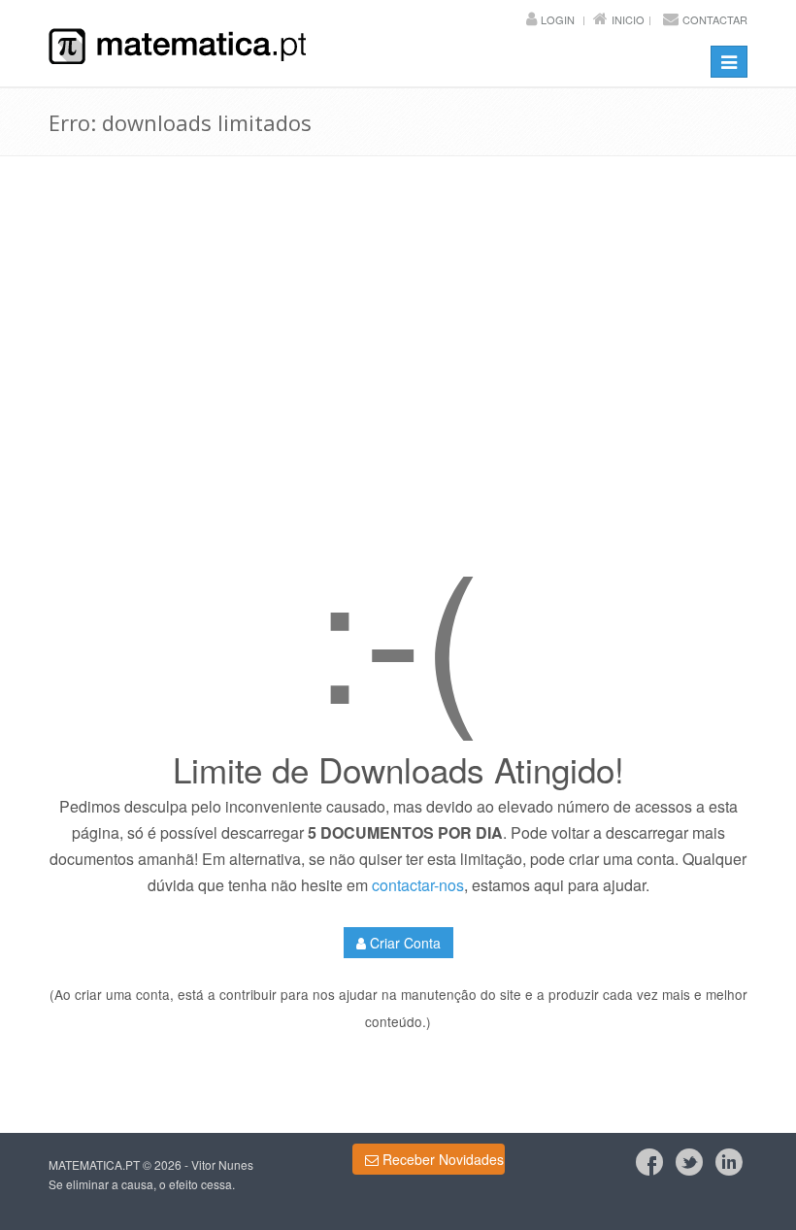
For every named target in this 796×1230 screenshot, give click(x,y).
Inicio (628, 19)
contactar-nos (418, 885)
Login (558, 19)
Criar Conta (403, 942)
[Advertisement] (398, 385)
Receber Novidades (441, 1159)
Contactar (714, 19)
